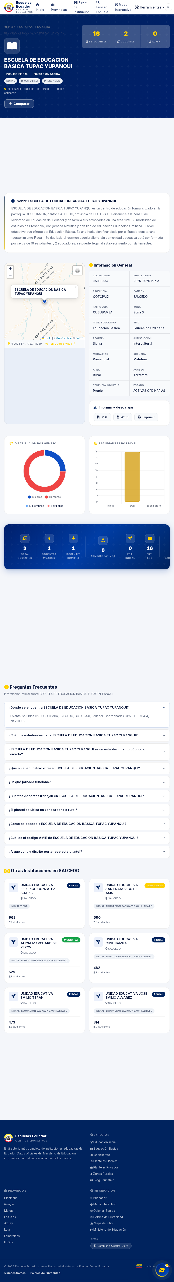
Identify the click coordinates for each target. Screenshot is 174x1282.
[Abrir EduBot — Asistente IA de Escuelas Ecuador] (162, 1270)
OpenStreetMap (64, 338)
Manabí (9, 1210)
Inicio (40, 9)
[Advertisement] (87, 153)
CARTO (80, 338)
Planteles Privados (106, 1167)
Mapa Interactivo (123, 7)
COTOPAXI (26, 26)
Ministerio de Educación (109, 1229)
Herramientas (150, 7)
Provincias (59, 9)
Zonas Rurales (103, 1173)
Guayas (9, 1204)
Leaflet (48, 338)
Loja (7, 1229)
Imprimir (149, 417)
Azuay (8, 1223)
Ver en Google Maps (59, 343)
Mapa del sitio (103, 1223)
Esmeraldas (12, 1236)
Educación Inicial (104, 1142)
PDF (105, 417)
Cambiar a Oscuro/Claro (112, 1245)
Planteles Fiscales (105, 1161)
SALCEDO (43, 26)
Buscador (100, 1198)
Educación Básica (106, 1148)
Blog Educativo (104, 1180)
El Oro (8, 1242)
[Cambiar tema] (168, 7)
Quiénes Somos (104, 1210)
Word (125, 417)
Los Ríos (10, 1217)
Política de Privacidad (108, 1217)
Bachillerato (102, 1155)
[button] (44, 301)
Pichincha (11, 1198)
